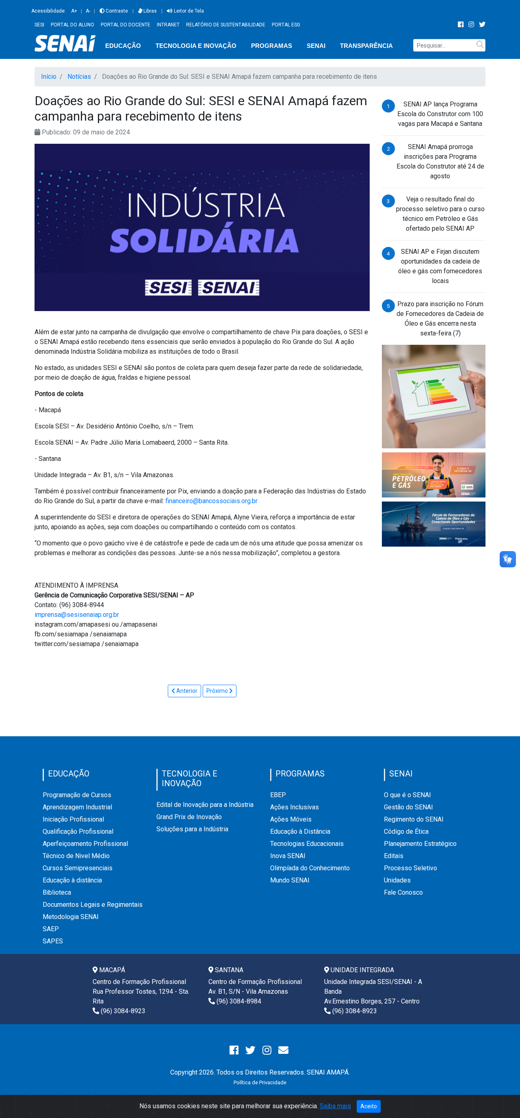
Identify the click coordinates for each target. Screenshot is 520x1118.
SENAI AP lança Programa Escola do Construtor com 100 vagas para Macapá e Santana (440, 114)
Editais (393, 856)
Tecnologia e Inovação (196, 45)
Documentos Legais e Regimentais (93, 904)
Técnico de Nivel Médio (76, 856)
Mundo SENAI (290, 880)
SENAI (316, 45)
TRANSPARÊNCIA (366, 45)
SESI (39, 25)
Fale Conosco (403, 892)
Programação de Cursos (77, 795)
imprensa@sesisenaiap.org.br (77, 614)
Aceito (368, 1106)
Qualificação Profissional (78, 831)
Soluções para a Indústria (192, 829)
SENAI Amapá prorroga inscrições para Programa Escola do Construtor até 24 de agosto (440, 161)
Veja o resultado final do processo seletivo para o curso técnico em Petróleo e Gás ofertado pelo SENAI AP (440, 213)
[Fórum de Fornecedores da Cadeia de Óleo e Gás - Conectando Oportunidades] (433, 524)
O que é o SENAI (407, 795)
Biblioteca (57, 892)
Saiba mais (335, 1106)
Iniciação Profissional (73, 819)
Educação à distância (72, 880)
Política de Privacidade (260, 1082)
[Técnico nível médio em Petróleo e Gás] (433, 474)
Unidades (397, 880)
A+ (74, 11)
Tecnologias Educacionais (307, 844)
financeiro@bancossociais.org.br (211, 501)
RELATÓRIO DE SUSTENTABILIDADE (225, 25)
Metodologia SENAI (71, 917)
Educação (123, 45)
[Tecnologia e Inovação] (433, 396)
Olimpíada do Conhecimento (310, 868)
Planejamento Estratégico (420, 844)
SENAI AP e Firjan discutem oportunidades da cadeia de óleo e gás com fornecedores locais (440, 266)
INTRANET (168, 25)
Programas (271, 45)
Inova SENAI (288, 856)
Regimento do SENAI (414, 819)
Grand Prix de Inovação (189, 817)
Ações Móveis (291, 819)
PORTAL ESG (286, 25)
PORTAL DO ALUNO (72, 25)
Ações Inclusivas (294, 807)
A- (88, 11)
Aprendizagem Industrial (77, 807)
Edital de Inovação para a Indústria (205, 805)
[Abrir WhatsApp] (500, 1097)
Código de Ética (406, 831)
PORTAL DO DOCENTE (125, 25)
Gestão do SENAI (408, 807)
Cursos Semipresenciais (78, 868)
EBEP (278, 795)
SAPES (53, 941)
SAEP (51, 929)
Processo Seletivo (410, 868)
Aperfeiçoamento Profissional (85, 844)
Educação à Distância (300, 831)
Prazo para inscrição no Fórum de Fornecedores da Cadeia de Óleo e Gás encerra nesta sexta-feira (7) (440, 318)
